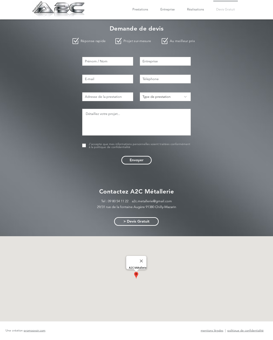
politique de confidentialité (245, 330)
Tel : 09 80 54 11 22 (116, 201)
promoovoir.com (34, 330)
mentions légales (212, 330)
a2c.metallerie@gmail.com (152, 201)
